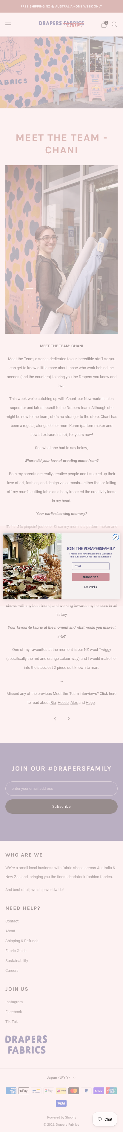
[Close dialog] (116, 537)
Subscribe (90, 577)
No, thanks (90, 587)
